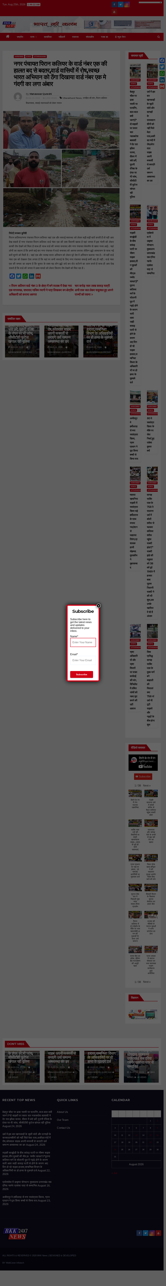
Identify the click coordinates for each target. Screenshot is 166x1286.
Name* (74, 636)
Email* (74, 654)
